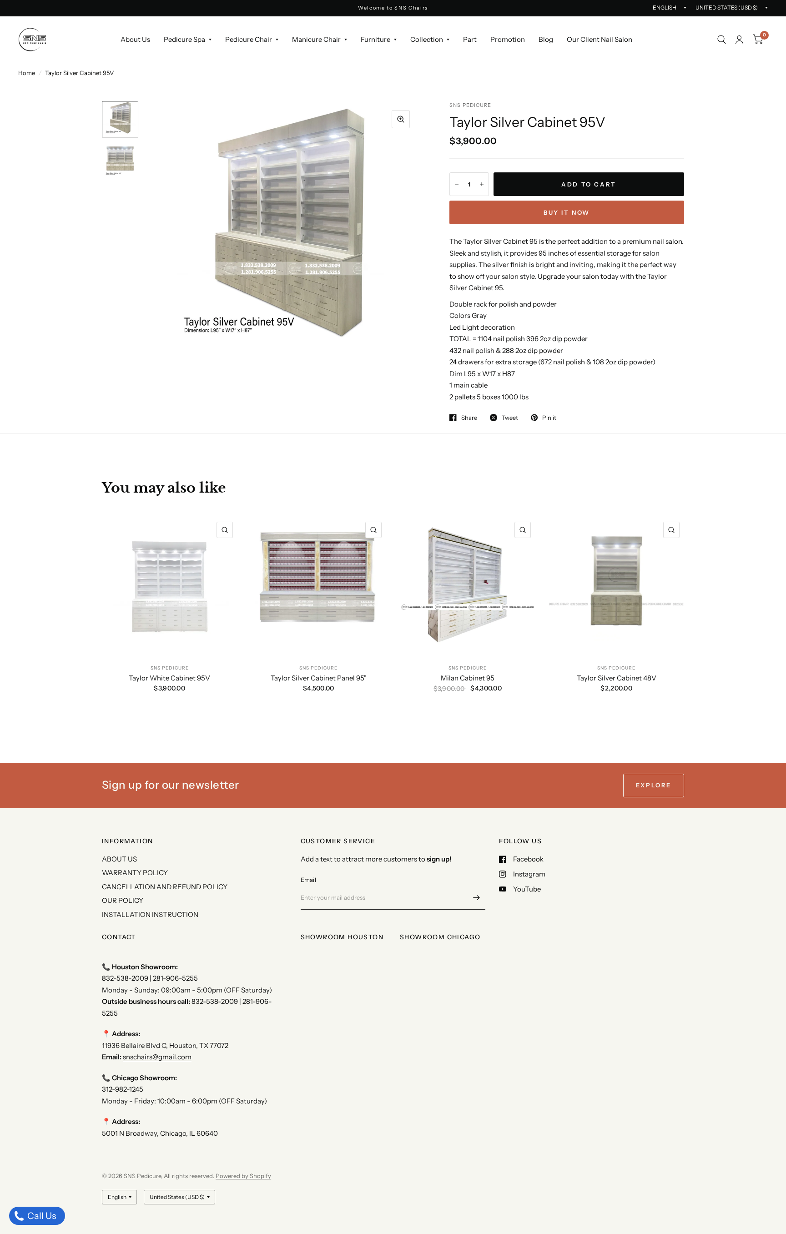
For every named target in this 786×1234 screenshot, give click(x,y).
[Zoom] (401, 119)
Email (308, 879)
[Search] (722, 39)
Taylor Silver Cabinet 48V (616, 678)
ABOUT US (119, 859)
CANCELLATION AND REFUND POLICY (164, 886)
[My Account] (739, 39)
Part (470, 39)
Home (26, 72)
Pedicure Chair (248, 39)
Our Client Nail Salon (599, 39)
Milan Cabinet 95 (467, 678)
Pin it (549, 417)
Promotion (507, 39)
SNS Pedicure (170, 668)
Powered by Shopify (243, 1175)
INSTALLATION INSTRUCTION (150, 914)
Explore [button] (653, 785)
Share (469, 417)
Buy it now (567, 212)
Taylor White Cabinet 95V (169, 678)
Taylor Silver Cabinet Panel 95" (319, 678)
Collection (426, 39)
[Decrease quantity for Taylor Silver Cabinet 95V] (457, 184)
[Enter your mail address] (476, 898)
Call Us (40, 1215)
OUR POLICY (122, 900)
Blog (546, 39)
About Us (135, 39)
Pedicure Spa (184, 39)
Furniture (375, 39)
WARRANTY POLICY (135, 872)
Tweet (510, 417)
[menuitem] (135, 39)
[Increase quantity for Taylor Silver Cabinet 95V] (482, 184)
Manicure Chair (316, 39)
